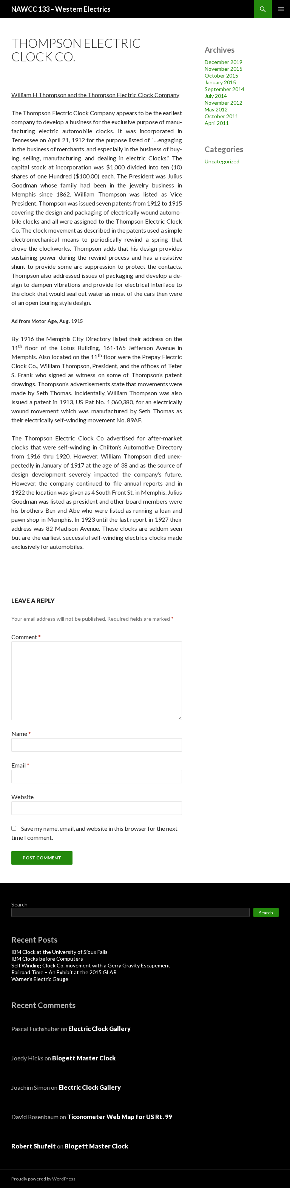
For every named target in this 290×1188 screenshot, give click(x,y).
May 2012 (216, 109)
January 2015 (220, 82)
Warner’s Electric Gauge (39, 979)
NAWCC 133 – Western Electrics (61, 9)
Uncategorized (222, 161)
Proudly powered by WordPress (43, 1179)
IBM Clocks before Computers (47, 958)
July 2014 (216, 96)
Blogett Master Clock (84, 1058)
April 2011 (217, 123)
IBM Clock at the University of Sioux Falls (59, 952)
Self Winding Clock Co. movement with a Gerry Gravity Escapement (90, 965)
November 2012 (223, 102)
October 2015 (221, 75)
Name (21, 733)
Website (22, 796)
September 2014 (224, 89)
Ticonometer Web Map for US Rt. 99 (119, 1116)
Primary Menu (281, 9)
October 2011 (221, 116)
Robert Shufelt (33, 1146)
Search (19, 904)
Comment (26, 636)
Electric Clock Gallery (99, 1028)
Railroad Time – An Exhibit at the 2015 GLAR (64, 972)
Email (20, 765)
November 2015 (223, 68)
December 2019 (223, 62)
